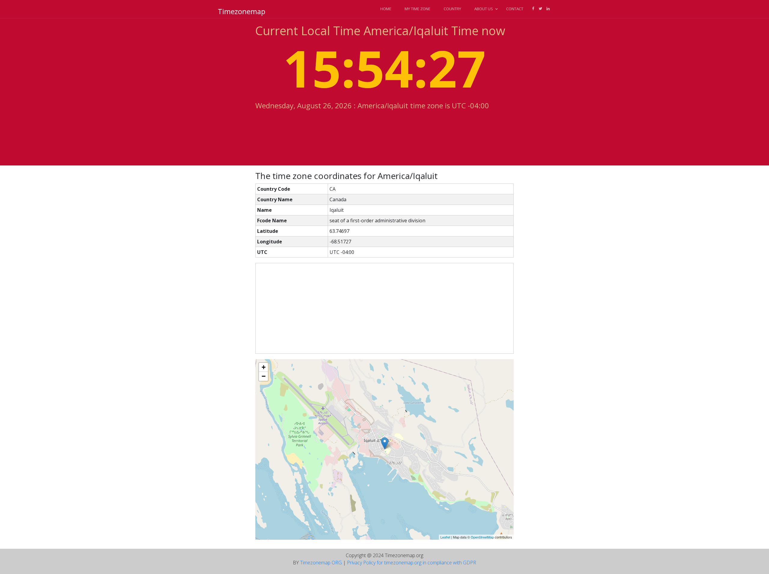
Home (385, 8)
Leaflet (445, 537)
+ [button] (264, 367)
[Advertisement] (384, 308)
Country (452, 8)
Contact (514, 8)
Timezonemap (241, 11)
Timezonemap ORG (321, 562)
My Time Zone (417, 8)
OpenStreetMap (482, 537)
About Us (483, 8)
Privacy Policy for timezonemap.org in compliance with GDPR (411, 562)
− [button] (264, 376)
